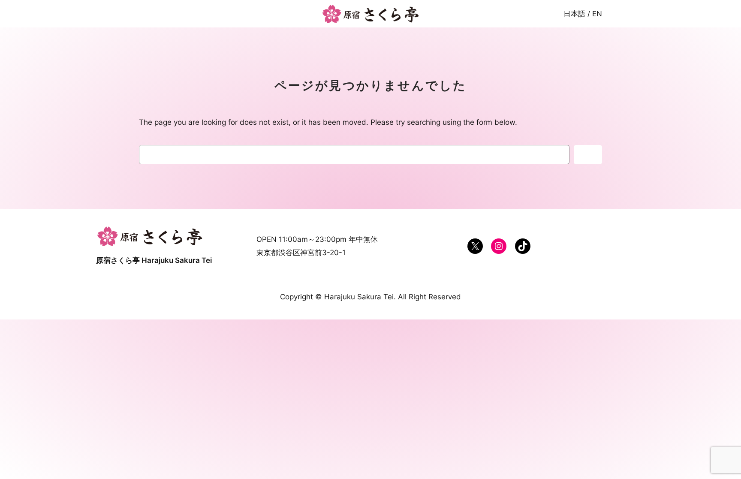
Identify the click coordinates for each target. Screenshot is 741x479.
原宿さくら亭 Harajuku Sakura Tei (154, 260)
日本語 (574, 13)
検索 (588, 155)
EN (597, 13)
